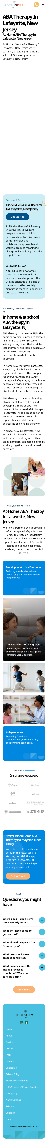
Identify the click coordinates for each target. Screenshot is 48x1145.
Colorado (10, 1112)
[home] (13, 4)
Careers (10, 1061)
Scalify (23, 1126)
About (9, 1035)
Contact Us (11, 1067)
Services (10, 1042)
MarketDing (33, 1126)
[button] (42, 4)
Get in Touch (18, 876)
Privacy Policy (12, 1074)
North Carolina (13, 1099)
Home (9, 1029)
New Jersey (11, 1093)
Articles (9, 1048)
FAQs (8, 1054)
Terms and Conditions (17, 1080)
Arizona (10, 1106)
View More (24, 989)
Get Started (17, 216)
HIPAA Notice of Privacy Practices (22, 1087)
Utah (8, 1119)
